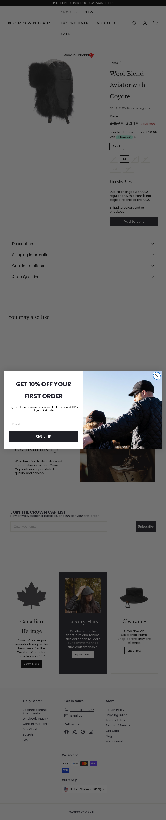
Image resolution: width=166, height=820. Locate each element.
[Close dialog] (156, 375)
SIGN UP (43, 436)
